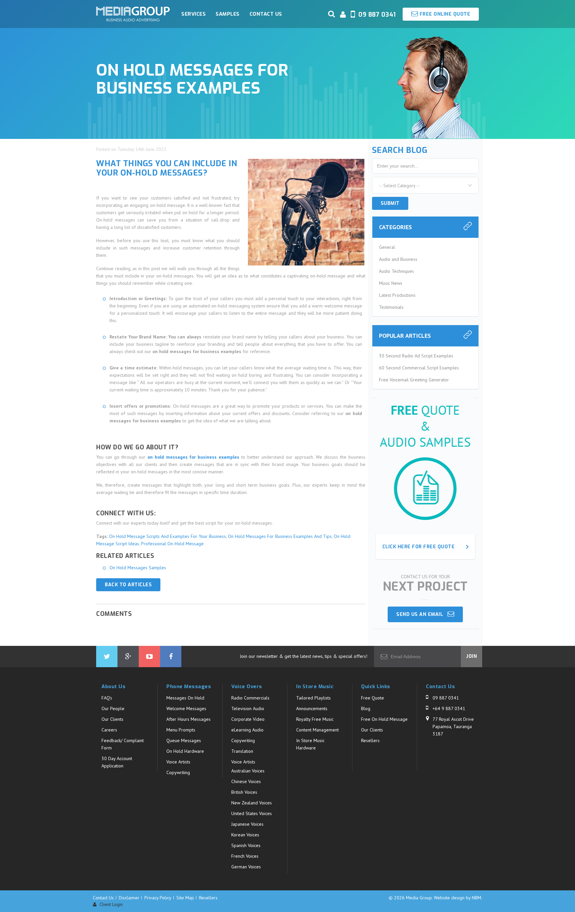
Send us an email (422, 614)
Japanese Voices (247, 824)
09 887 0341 (446, 698)
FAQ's (106, 698)
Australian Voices (248, 771)
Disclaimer (129, 898)
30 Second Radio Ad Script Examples (416, 356)
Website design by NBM (457, 898)
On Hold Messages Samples (137, 568)
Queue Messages (183, 740)
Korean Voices (245, 835)
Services (193, 14)
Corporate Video (248, 719)
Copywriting (178, 772)
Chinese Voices (246, 781)
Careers (109, 730)
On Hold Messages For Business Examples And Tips (280, 536)
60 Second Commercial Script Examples (419, 368)
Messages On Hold (185, 698)
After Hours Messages (188, 719)
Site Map (185, 898)
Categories (395, 227)
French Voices (245, 856)
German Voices (246, 867)
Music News (390, 283)
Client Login (110, 904)
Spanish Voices (246, 845)
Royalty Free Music (314, 719)
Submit (390, 203)
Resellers (370, 740)
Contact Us (266, 14)
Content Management (317, 730)
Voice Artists (178, 762)
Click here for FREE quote (418, 547)
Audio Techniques (396, 271)
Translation (242, 751)
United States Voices (251, 813)
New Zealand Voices (251, 803)
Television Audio (247, 708)
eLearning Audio (247, 730)
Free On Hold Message (384, 719)
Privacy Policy (157, 898)
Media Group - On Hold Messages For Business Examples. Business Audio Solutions (133, 14)
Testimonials (391, 307)
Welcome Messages (186, 708)
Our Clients (112, 719)
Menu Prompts (180, 730)
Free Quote (372, 698)
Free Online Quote (444, 14)
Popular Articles (405, 335)
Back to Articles (128, 585)
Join (471, 656)
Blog (365, 708)
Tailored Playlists (313, 698)
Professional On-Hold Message (172, 544)
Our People (112, 708)
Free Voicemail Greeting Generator (414, 380)
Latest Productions (397, 295)
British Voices (244, 792)
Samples (228, 14)
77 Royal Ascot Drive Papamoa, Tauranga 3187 (453, 726)
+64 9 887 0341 (449, 708)
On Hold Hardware (185, 751)
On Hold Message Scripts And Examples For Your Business (167, 536)
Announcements (311, 708)
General (387, 247)
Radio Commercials (250, 698)
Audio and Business (398, 259)
